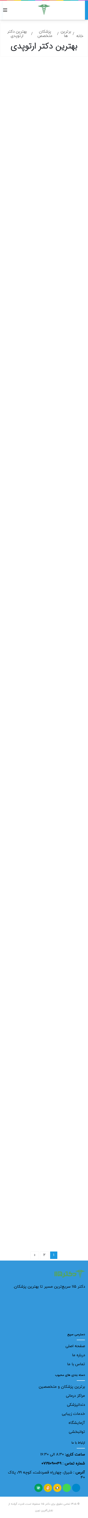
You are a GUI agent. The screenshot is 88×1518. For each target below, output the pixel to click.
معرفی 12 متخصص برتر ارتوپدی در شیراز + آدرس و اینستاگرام (46, 74)
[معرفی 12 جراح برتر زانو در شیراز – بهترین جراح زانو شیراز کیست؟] (44, 1177)
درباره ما (78, 1355)
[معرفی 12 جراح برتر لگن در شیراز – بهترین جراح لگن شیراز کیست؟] (44, 921)
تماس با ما (76, 1364)
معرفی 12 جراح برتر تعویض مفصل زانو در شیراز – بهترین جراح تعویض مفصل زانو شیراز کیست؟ (44, 481)
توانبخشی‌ (77, 1432)
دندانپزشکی (76, 1405)
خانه (79, 35)
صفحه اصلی (75, 1346)
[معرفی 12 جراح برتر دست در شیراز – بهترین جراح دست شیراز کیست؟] (44, 1053)
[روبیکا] (57, 1488)
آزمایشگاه (77, 1423)
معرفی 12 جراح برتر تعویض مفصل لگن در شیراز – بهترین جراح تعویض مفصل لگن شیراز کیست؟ (48, 206)
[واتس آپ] (67, 1488)
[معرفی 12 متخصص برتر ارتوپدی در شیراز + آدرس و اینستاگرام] (44, 116)
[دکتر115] (44, 9)
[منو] (5, 11)
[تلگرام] (76, 1488)
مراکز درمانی (75, 1396)
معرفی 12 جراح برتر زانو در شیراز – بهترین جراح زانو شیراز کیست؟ (44, 1135)
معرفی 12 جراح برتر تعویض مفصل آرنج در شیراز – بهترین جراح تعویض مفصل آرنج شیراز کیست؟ (48, 748)
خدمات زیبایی (73, 1414)
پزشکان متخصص (44, 34)
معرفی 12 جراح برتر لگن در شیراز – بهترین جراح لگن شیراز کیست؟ (45, 880)
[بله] (38, 1488)
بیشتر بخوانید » (67, 172)
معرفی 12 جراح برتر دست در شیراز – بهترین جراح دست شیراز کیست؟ (44, 1008)
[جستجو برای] (83, 11)
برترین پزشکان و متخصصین (62, 1387)
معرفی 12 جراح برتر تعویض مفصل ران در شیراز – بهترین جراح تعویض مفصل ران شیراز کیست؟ (44, 613)
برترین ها (66, 34)
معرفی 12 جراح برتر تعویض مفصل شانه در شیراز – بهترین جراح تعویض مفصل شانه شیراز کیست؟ (48, 345)
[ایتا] (48, 1488)
